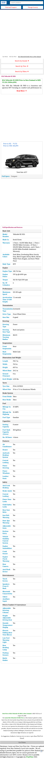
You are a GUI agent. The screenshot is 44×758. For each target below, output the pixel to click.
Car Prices (22, 742)
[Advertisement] (22, 33)
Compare (14, 176)
